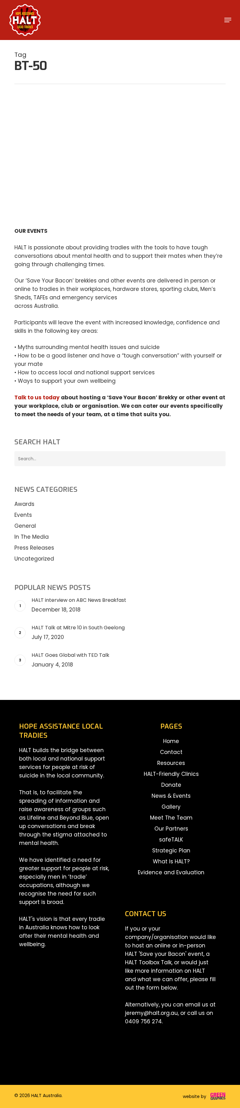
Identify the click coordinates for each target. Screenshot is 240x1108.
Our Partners (171, 828)
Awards (24, 504)
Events (23, 515)
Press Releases (34, 548)
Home (171, 741)
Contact (171, 752)
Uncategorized (34, 558)
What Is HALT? (171, 861)
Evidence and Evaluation (171, 872)
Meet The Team (171, 817)
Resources (171, 763)
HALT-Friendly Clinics (171, 774)
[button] (227, 20)
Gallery (171, 807)
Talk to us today (37, 397)
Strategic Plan (171, 850)
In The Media (31, 537)
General (33, 132)
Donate (171, 785)
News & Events (171, 796)
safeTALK (171, 839)
